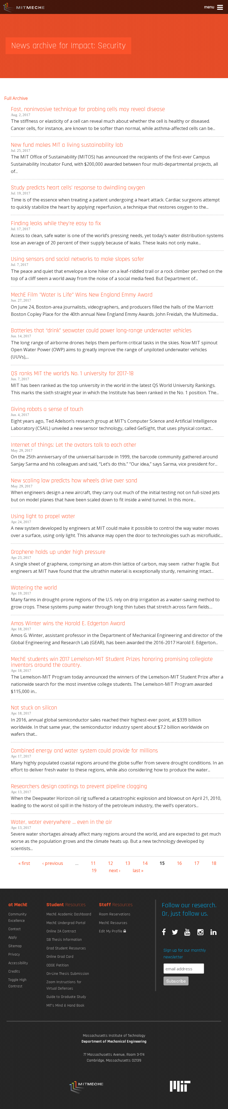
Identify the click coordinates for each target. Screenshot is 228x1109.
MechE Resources (113, 922)
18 (213, 863)
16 (179, 863)
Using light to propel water (43, 516)
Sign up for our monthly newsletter (184, 953)
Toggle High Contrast (17, 982)
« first (24, 863)
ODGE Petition (57, 965)
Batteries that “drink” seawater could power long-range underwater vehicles (101, 330)
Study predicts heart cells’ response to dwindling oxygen (78, 187)
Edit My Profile (111, 931)
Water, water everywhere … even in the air (61, 822)
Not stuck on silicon (34, 707)
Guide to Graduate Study (66, 996)
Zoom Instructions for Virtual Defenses (63, 985)
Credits (14, 971)
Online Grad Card (59, 956)
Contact (14, 929)
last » (138, 870)
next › (114, 870)
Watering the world (34, 587)
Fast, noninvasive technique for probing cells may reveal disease (88, 109)
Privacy (14, 954)
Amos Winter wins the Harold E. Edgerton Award (68, 623)
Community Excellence (17, 917)
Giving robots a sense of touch (47, 409)
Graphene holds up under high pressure (58, 552)
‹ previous (52, 863)
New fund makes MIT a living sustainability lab (67, 145)
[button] (214, 8)
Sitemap (15, 946)
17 (196, 863)
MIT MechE (24, 8)
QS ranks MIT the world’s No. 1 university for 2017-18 (72, 373)
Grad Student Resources (66, 948)
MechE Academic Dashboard (68, 914)
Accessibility (18, 963)
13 (127, 863)
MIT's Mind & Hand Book (65, 1005)
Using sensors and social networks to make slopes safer (77, 259)
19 (93, 870)
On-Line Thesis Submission (67, 973)
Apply (12, 937)
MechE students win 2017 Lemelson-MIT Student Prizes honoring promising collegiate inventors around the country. (112, 662)
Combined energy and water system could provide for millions (84, 750)
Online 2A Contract (61, 931)
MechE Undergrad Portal (65, 922)
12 (110, 863)
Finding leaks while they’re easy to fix (56, 223)
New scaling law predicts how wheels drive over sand (74, 480)
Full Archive (16, 98)
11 (93, 863)
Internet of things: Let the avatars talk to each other (73, 445)
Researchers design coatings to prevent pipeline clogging (79, 786)
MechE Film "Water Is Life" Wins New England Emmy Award (81, 295)
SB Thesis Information (64, 939)
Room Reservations (114, 914)
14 (144, 863)
